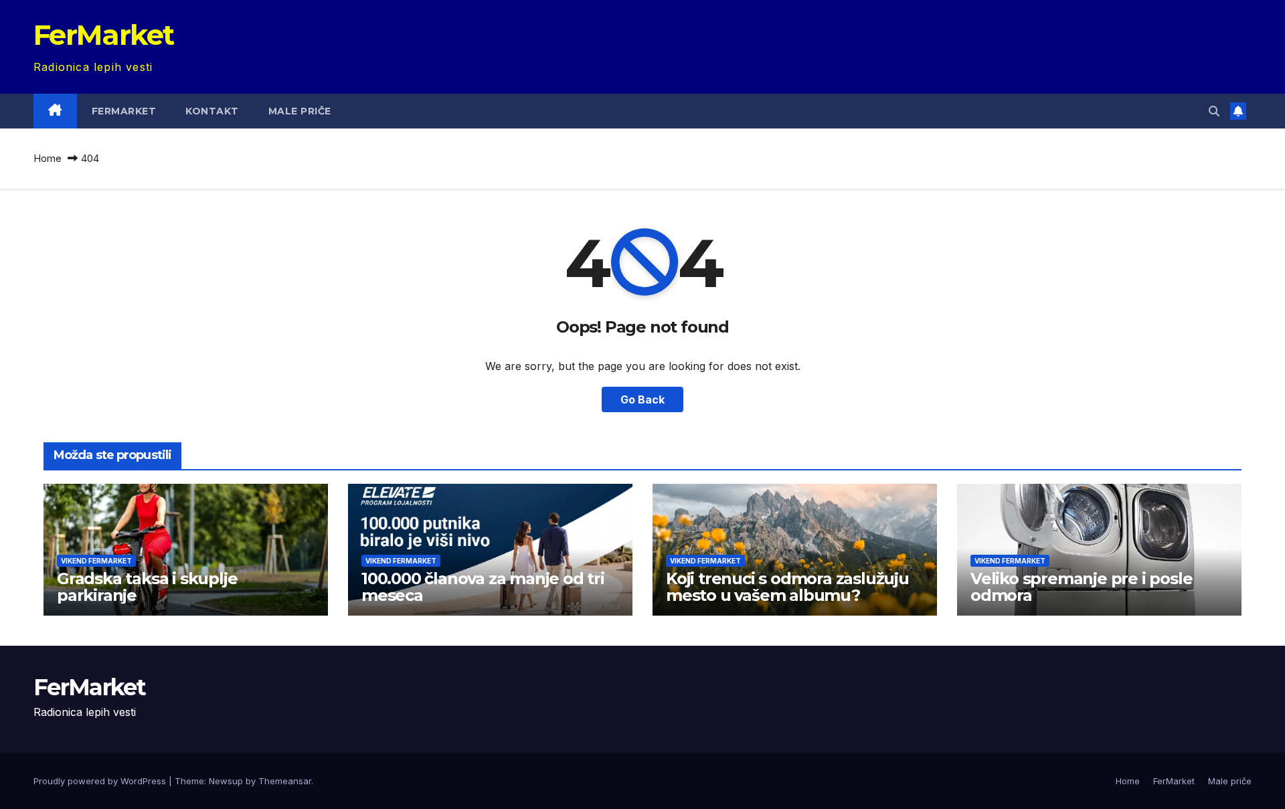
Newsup (226, 781)
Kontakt (212, 111)
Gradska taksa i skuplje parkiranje (147, 587)
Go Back (642, 399)
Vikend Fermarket (96, 561)
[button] (1214, 111)
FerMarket (103, 34)
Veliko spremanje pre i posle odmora (1081, 587)
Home (47, 158)
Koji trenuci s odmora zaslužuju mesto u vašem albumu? (787, 587)
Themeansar (284, 781)
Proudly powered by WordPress (101, 781)
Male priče (299, 111)
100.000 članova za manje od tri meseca (482, 587)
